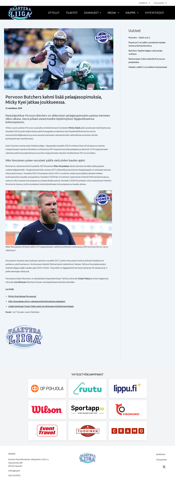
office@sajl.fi (14, 470)
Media (112, 12)
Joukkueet (91, 12)
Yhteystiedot (154, 12)
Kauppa (130, 12)
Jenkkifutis (143, 3)
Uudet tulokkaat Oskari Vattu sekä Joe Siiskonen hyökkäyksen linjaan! (41, 306)
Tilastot (72, 12)
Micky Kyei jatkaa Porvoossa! (22, 296)
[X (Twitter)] (164, 467)
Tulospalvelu (159, 3)
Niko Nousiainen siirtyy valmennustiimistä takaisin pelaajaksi (36, 301)
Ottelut (53, 12)
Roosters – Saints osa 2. (139, 37)
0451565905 (14, 475)
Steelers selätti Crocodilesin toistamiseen (148, 67)
